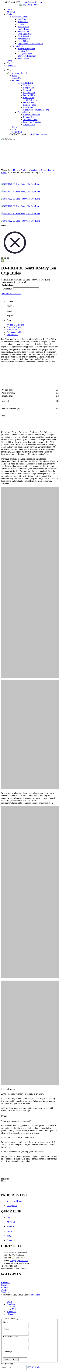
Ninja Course (23, 58)
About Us (16, 78)
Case (14, 129)
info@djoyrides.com (33, 2)
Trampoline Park (25, 53)
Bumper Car (23, 21)
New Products (24, 19)
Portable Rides (24, 39)
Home (14, 75)
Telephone (11, 1304)
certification (12, 330)
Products (16, 80)
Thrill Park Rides (25, 34)
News (14, 127)
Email (9, 1302)
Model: (10, 301)
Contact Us (17, 132)
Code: (9, 320)
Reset (15, 1359)
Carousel (21, 24)
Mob (14, 1309)
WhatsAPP (11, 1311)
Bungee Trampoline (26, 48)
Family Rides (23, 29)
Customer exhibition (15, 332)
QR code (10, 1314)
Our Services (12, 334)
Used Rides (23, 41)
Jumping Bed (23, 51)
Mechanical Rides (20, 17)
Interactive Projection (27, 56)
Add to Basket (14, 293)
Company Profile (14, 327)
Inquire (5, 293)
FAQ (9, 1235)
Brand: (9, 311)
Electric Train (23, 26)
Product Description (15, 325)
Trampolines (17, 46)
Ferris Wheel (23, 36)
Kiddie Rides (23, 31)
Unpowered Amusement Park (30, 43)
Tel (13, 1307)
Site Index (35, 1295)
